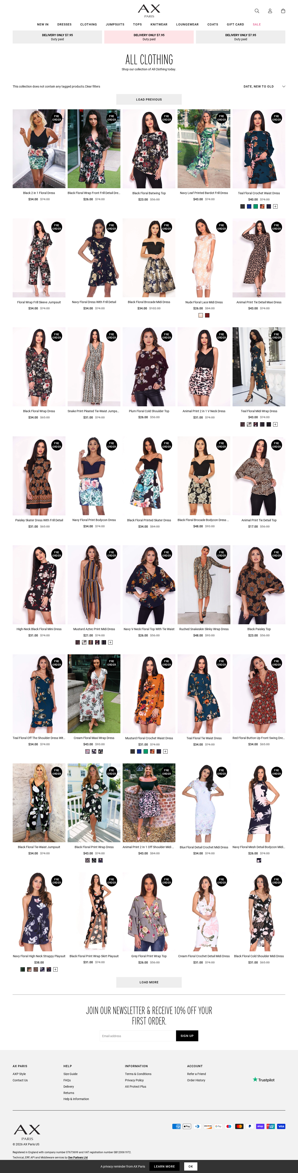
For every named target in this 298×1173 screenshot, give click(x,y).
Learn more (164, 1166)
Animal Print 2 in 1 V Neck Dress (204, 411)
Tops (137, 24)
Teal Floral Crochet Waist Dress (259, 193)
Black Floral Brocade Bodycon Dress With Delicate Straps (204, 520)
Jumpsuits (115, 24)
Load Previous (149, 99)
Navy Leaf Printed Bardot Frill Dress (204, 193)
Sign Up (187, 1036)
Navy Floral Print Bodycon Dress (94, 520)
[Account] (265, 10)
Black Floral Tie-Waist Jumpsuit (39, 847)
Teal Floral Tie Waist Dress (204, 738)
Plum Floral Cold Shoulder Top (149, 411)
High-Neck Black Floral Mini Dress (39, 629)
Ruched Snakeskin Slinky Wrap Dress (204, 629)
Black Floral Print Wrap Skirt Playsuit (94, 956)
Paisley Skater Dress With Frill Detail (39, 520)
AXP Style (19, 1074)
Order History (196, 1080)
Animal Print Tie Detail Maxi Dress (258, 302)
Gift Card (235, 24)
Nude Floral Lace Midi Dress (204, 302)
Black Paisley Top (259, 629)
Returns (68, 1093)
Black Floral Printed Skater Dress (149, 520)
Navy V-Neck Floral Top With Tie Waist (149, 629)
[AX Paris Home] (149, 10)
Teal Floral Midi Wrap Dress (259, 411)
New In (43, 24)
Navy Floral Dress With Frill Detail (94, 302)
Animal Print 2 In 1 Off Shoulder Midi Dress (149, 847)
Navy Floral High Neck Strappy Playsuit (39, 956)
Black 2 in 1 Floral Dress (39, 193)
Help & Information (76, 1099)
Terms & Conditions (138, 1074)
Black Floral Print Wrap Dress (94, 847)
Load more (149, 982)
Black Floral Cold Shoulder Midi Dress (259, 956)
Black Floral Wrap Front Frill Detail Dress (94, 193)
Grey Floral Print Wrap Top (149, 956)
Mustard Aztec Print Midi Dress (94, 629)
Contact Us (20, 1080)
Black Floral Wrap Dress (39, 411)
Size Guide (70, 1074)
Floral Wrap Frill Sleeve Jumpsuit (39, 302)
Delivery (68, 1086)
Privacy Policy (134, 1080)
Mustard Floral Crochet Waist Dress (149, 738)
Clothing (88, 24)
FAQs (67, 1080)
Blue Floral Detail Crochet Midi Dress (204, 847)
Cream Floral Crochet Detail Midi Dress (204, 956)
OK (190, 1166)
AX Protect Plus (135, 1086)
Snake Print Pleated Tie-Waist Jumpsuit (94, 411)
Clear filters (92, 86)
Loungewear (187, 24)
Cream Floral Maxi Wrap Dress (94, 738)
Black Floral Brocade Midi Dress (149, 302)
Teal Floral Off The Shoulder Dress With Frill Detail (39, 738)
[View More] (275, 206)
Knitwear (159, 24)
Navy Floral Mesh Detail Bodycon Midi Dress (259, 847)
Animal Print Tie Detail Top (259, 520)
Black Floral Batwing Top (149, 193)
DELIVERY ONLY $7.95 (57, 37)
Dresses (64, 24)
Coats (212, 24)
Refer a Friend (196, 1074)
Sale (257, 24)
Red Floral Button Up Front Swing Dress (259, 738)
